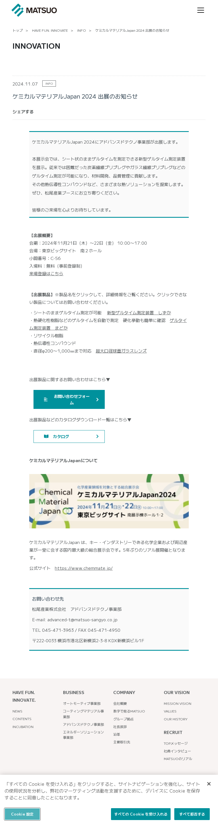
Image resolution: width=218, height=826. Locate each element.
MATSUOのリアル (178, 758)
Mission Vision (177, 703)
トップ (17, 30)
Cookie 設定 (22, 814)
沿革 (116, 734)
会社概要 (120, 703)
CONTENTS (22, 718)
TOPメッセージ (176, 743)
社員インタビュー (177, 750)
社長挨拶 (120, 726)
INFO (81, 30)
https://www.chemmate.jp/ (84, 568)
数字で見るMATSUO (129, 710)
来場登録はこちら (46, 273)
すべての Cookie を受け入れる (140, 814)
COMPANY (124, 692)
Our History (176, 718)
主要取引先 (121, 741)
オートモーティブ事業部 (81, 703)
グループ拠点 (123, 718)
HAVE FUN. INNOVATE (50, 30)
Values (170, 710)
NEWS (17, 710)
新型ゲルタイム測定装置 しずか (139, 312)
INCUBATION (22, 726)
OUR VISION (177, 692)
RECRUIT (173, 732)
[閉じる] (209, 784)
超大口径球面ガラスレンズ (121, 351)
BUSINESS (73, 692)
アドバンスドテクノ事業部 (83, 724)
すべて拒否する (192, 814)
